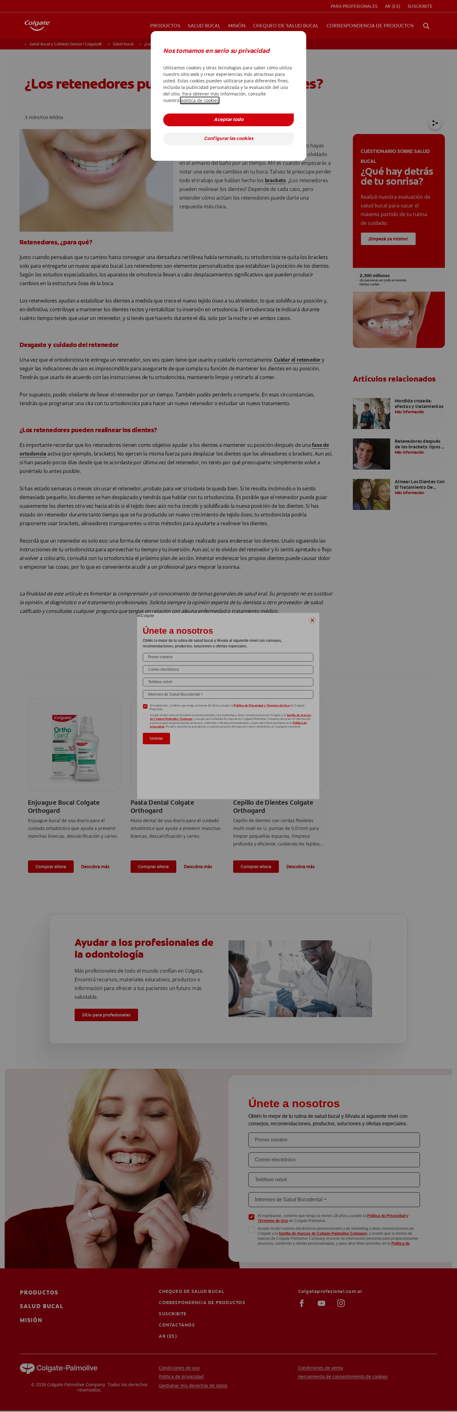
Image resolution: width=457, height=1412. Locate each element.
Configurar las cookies (228, 139)
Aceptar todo (228, 120)
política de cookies (200, 100)
